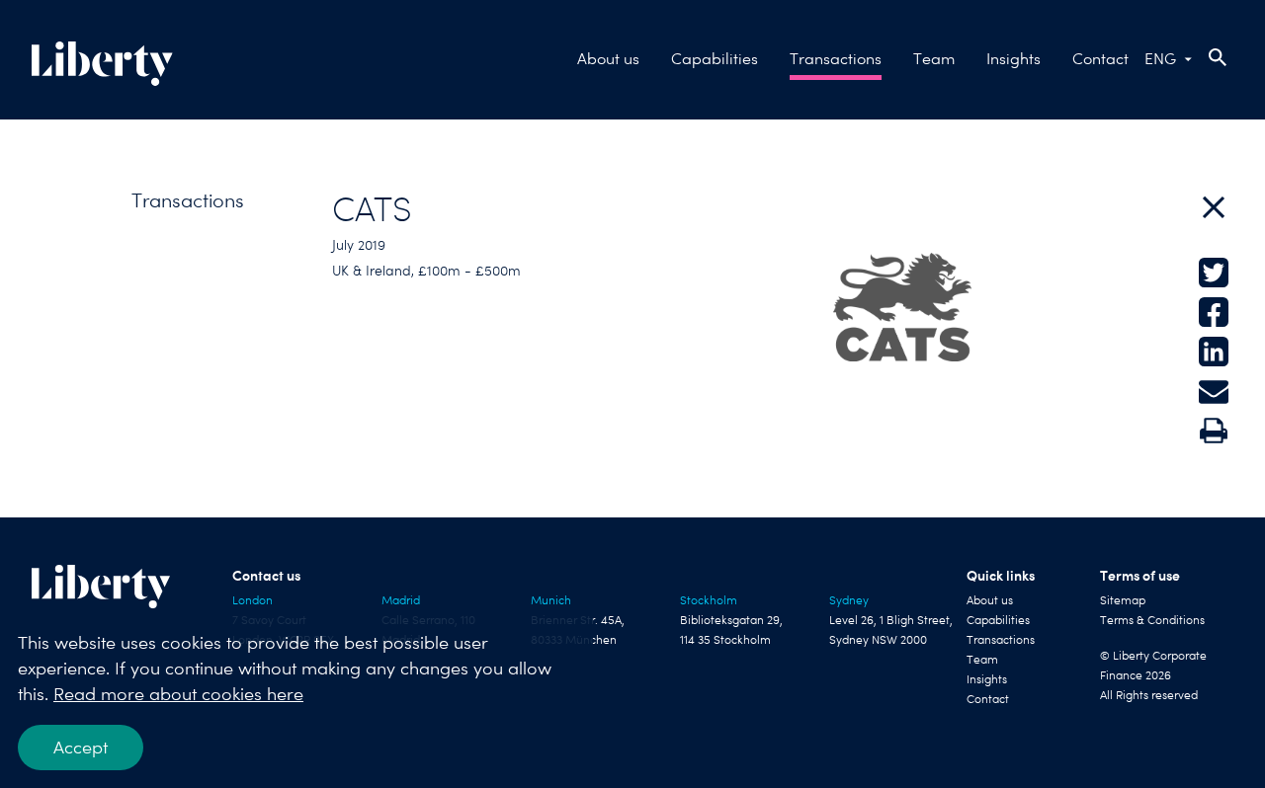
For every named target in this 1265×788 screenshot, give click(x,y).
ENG (1160, 58)
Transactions (836, 58)
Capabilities (714, 58)
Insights (1013, 58)
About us (608, 58)
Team (934, 58)
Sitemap (1122, 600)
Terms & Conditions (1152, 620)
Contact (1100, 58)
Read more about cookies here (178, 693)
